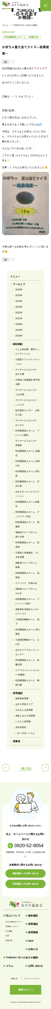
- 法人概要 (8, 931)
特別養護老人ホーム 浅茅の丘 (27, 463)
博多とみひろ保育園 (25, 716)
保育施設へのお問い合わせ (26, 884)
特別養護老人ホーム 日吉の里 (27, 483)
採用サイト (24, 989)
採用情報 (33, 932)
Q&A (31, 940)
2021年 (18, 318)
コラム (9, 965)
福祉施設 (33, 915)
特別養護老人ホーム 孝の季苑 (27, 631)
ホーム (5, 25)
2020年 (18, 324)
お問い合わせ (35, 965)
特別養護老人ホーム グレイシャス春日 (27, 601)
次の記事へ (45, 767)
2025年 (18, 295)
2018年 (18, 336)
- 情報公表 (8, 940)
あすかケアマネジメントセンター (27, 652)
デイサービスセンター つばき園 (27, 392)
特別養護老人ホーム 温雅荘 (27, 453)
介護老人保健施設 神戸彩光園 (27, 382)
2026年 (18, 289)
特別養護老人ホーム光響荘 (27, 504)
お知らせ (33, 949)
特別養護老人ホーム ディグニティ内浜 (27, 514)
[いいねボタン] (5, 62)
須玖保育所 (20, 727)
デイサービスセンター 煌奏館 (27, 443)
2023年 (18, 307)
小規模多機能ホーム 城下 (27, 621)
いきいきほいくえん (25, 733)
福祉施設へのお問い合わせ (26, 873)
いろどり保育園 (23, 721)
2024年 (18, 301)
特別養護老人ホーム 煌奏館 (27, 524)
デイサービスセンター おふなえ (27, 422)
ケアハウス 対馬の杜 (26, 583)
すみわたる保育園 (24, 710)
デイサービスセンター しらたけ (27, 402)
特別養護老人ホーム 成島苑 (27, 575)
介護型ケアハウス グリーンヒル (27, 361)
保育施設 (33, 924)
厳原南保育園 (21, 698)
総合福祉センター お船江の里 (27, 412)
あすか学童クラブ (24, 704)
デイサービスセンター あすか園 (27, 371)
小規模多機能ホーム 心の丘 (27, 642)
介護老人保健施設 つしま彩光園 (27, 554)
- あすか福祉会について (13, 922)
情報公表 (14, 979)
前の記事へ (6, 767)
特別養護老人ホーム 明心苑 (27, 473)
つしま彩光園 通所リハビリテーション (27, 351)
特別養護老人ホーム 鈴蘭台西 (27, 662)
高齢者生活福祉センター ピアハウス (28, 611)
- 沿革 (7, 936)
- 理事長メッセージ (12, 926)
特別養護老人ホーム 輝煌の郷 (27, 682)
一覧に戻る (25, 768)
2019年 (18, 330)
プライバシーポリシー (32, 979)
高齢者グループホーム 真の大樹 (27, 534)
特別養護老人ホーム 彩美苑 (27, 544)
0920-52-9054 (29, 845)
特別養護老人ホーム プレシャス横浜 (27, 432)
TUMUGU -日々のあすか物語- (22, 957)
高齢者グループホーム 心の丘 (27, 591)
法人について (13, 915)
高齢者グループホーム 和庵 (27, 565)
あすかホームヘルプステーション (27, 493)
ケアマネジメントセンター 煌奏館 (27, 672)
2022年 (18, 312)
